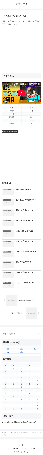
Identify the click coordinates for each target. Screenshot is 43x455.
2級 (21, 349)
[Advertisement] (21, 49)
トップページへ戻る (11, 448)
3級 (35, 349)
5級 (21, 352)
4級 (8, 352)
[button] (39, 334)
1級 (8, 349)
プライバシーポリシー (32, 448)
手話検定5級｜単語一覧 (10, 131)
